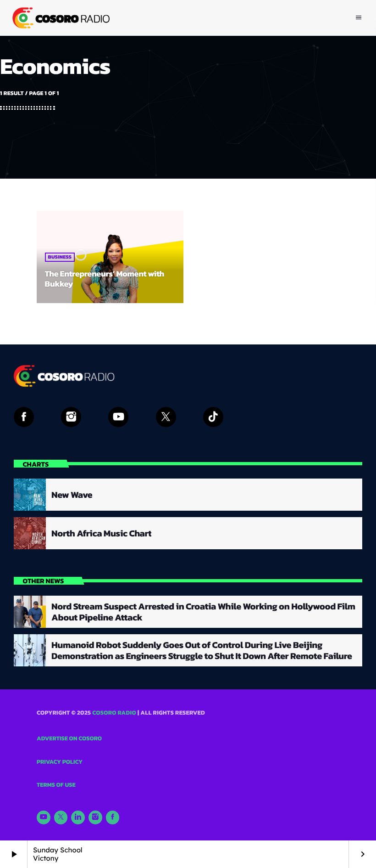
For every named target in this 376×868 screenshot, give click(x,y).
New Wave (71, 495)
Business (60, 257)
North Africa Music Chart (101, 533)
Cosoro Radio (114, 713)
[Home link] (60, 18)
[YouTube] (43, 817)
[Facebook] (113, 817)
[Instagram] (95, 817)
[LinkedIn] (78, 817)
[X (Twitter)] (61, 817)
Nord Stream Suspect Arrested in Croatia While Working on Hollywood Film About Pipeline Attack (203, 611)
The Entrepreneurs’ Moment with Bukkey (105, 279)
